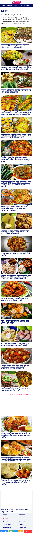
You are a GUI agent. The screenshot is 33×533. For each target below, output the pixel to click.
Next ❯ (28, 531)
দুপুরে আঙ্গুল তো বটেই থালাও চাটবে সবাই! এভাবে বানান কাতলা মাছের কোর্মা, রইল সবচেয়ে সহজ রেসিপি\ (15, 208)
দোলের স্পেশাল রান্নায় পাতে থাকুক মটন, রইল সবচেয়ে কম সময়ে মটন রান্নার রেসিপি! (16, 277)
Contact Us (22, 522)
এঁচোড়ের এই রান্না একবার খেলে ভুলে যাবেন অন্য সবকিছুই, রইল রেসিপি (15, 232)
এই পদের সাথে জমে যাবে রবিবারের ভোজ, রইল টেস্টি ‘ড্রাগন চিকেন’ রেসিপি (15, 299)
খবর (3, 5)
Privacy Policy (7, 525)
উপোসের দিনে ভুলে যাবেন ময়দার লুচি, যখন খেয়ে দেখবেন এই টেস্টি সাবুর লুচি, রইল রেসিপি (15, 482)
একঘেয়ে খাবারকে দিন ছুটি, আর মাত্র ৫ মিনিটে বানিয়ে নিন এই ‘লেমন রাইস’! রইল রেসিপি (16, 68)
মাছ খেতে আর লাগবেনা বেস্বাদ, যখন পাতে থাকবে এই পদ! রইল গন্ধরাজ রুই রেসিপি (15, 344)
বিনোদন (26, 5)
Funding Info (22, 527)
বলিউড (5, 515)
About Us (5, 522)
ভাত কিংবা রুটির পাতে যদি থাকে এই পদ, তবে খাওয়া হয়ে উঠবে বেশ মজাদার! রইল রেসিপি (16, 113)
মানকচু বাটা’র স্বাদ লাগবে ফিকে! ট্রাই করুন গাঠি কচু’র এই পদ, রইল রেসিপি (15, 46)
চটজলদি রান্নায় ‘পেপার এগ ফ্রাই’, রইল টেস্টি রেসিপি (15, 254)
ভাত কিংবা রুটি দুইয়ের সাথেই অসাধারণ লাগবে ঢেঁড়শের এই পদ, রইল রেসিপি (16, 389)
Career (21, 525)
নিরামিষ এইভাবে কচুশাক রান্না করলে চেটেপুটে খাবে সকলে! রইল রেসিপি (16, 91)
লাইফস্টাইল (22, 515)
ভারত (16, 5)
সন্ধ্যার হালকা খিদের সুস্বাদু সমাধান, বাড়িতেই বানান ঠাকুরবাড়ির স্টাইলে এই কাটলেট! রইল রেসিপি (15, 435)
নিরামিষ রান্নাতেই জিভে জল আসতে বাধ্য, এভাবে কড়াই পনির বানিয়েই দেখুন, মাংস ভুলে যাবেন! (15, 159)
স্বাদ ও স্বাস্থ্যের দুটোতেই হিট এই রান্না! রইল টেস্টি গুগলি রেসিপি (15, 322)
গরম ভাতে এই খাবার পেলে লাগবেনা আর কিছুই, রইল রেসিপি (14, 510)
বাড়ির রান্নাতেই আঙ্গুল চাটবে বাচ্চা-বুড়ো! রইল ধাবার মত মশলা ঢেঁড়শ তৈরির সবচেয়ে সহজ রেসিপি (16, 184)
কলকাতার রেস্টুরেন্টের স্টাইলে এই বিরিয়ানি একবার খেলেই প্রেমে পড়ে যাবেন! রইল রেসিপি (16, 459)
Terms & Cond (7, 527)
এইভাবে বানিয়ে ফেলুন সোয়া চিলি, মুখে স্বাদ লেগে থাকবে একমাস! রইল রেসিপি (15, 367)
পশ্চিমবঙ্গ (9, 5)
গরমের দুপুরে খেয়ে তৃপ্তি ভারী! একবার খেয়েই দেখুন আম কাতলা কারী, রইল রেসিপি (16, 136)
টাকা (21, 5)
